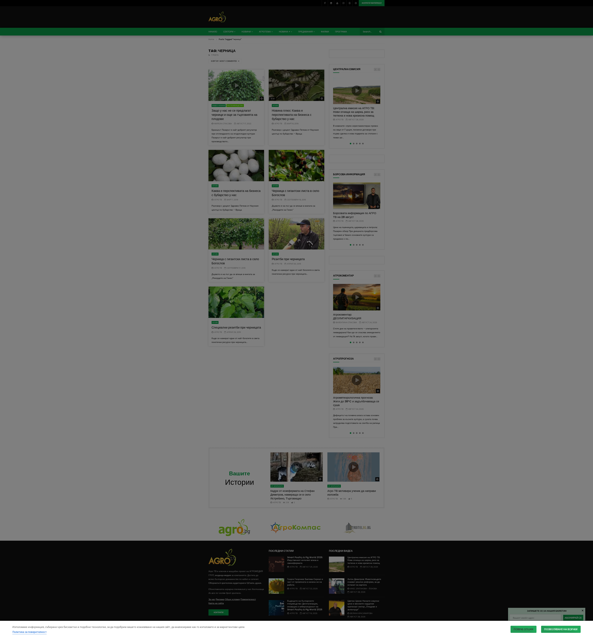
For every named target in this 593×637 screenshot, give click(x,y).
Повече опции (523, 629)
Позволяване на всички (561, 629)
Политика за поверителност (29, 632)
